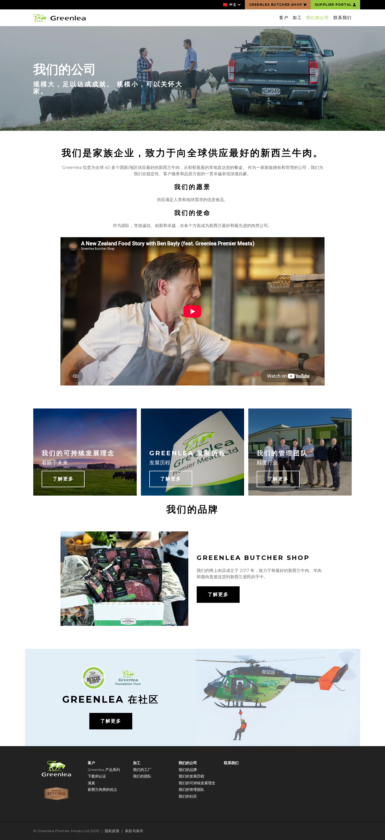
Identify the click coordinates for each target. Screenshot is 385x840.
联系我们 (342, 17)
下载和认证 (97, 776)
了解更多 (63, 479)
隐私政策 (112, 830)
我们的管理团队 (191, 789)
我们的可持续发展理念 (197, 783)
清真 (91, 783)
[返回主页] (59, 18)
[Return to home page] (56, 768)
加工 (297, 17)
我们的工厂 (142, 769)
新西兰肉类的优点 (102, 789)
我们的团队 (142, 776)
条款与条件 (134, 830)
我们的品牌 (188, 769)
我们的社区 (188, 796)
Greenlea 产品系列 (104, 769)
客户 (283, 17)
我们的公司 (317, 17)
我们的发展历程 (191, 776)
